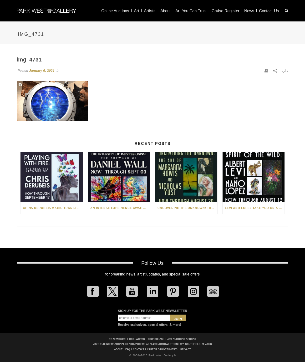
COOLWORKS (137, 339)
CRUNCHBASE (156, 339)
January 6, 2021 (42, 70)
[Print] (266, 70)
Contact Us (269, 11)
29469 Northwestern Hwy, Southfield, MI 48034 (181, 344)
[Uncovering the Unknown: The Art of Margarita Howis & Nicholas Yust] (186, 177)
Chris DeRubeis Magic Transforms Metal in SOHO (53, 208)
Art (136, 11)
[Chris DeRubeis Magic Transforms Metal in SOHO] (51, 177)
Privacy (185, 349)
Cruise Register (225, 11)
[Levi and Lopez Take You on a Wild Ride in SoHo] (254, 177)
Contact (138, 349)
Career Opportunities (162, 349)
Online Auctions (115, 11)
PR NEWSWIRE (117, 339)
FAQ (127, 349)
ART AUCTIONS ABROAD (181, 339)
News (249, 11)
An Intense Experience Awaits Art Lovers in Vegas (120, 208)
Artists (150, 11)
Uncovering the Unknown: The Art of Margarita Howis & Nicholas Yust (187, 208)
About (165, 11)
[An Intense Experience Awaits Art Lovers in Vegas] (119, 177)
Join (178, 319)
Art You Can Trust (191, 11)
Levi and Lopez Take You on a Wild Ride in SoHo (255, 208)
